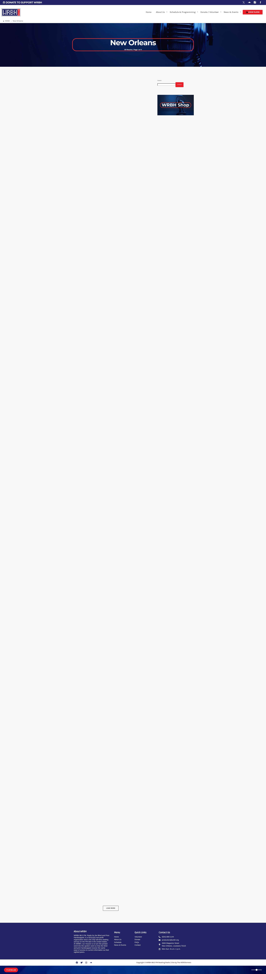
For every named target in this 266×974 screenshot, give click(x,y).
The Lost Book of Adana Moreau (104, 135)
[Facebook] (260, 2)
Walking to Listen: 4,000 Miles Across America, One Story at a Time (108, 480)
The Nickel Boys (91, 307)
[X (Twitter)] (243, 2)
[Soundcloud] (249, 2)
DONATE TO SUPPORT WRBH (22, 2)
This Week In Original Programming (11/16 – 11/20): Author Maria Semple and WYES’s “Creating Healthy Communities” (111, 769)
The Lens (165, 140)
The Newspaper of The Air (176, 157)
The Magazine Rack (174, 168)
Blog (80, 131)
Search (159, 80)
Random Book (172, 178)
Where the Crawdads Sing (99, 393)
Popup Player (252, 12)
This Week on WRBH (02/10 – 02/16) (106, 221)
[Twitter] (81, 962)
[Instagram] (255, 2)
